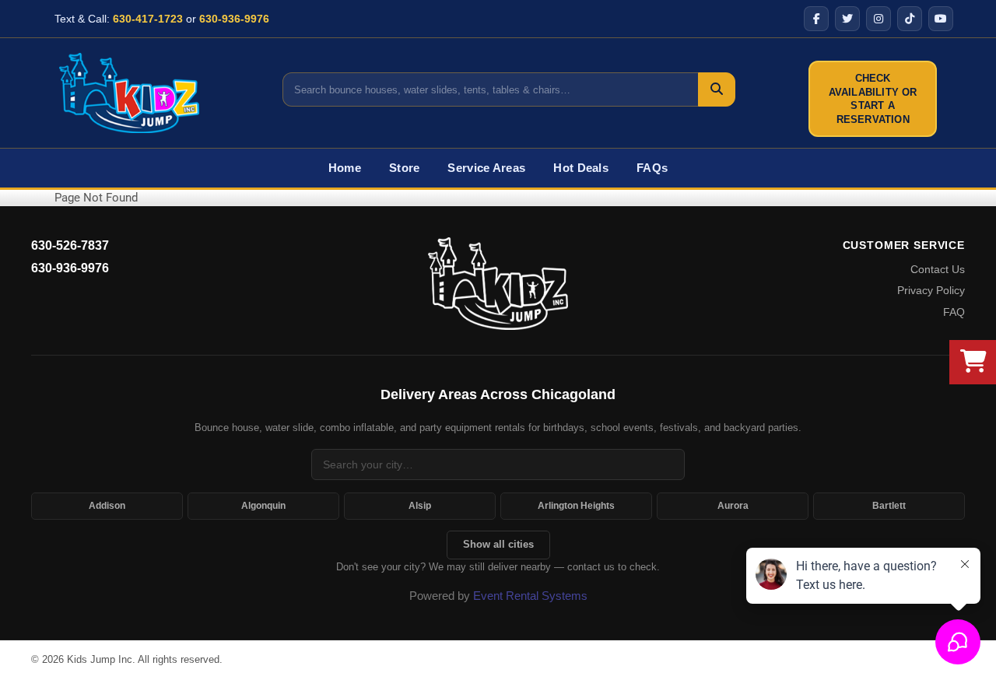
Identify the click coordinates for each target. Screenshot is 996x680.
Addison (107, 505)
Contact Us (937, 269)
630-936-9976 (234, 18)
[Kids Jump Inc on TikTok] (909, 18)
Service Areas (486, 167)
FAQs (652, 167)
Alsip (420, 505)
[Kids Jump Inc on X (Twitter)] (847, 18)
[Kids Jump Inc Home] (129, 92)
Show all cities (498, 544)
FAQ (954, 312)
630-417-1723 (148, 18)
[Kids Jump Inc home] (498, 282)
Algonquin (263, 505)
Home (344, 167)
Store (404, 167)
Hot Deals (580, 167)
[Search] (716, 89)
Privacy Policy (931, 290)
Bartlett (889, 505)
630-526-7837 (70, 245)
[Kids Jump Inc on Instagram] (878, 18)
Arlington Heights (576, 505)
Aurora (733, 505)
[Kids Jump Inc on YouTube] (940, 18)
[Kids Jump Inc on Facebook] (816, 18)
